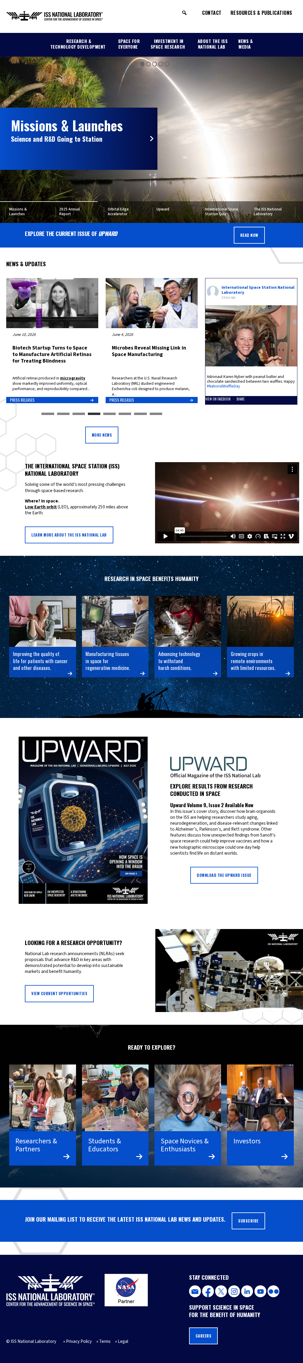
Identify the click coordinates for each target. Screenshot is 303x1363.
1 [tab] (47, 414)
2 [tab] (63, 414)
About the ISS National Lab (213, 44)
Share (240, 399)
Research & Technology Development (78, 44)
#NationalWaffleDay (223, 386)
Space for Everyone (129, 44)
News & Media (245, 44)
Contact (212, 12)
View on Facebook (218, 399)
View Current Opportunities (59, 993)
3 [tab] (78, 414)
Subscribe (248, 1221)
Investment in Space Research (168, 44)
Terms (105, 1341)
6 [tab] (125, 414)
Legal (123, 1341)
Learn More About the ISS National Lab (69, 535)
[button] (184, 12)
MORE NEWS (102, 435)
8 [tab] (156, 414)
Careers (204, 1336)
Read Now (249, 235)
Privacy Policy (79, 1341)
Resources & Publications (261, 12)
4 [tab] (94, 414)
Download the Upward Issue (224, 875)
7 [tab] (140, 414)
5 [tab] (109, 414)
